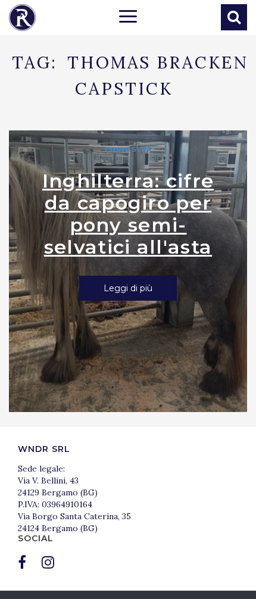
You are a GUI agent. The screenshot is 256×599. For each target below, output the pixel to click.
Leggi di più (128, 288)
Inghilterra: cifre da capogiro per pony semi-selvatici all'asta (128, 213)
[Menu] (128, 18)
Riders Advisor (22, 17)
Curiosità (128, 149)
